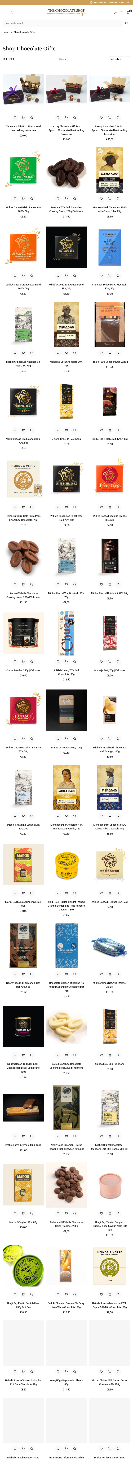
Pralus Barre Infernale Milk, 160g (23, 1145)
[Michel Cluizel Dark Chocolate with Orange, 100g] (109, 710)
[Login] (116, 12)
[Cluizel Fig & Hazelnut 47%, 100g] (109, 401)
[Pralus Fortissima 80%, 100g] (109, 1420)
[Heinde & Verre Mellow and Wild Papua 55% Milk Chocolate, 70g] (109, 1266)
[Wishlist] (122, 12)
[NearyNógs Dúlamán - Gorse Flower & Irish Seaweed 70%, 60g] (66, 1107)
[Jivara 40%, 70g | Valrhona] (66, 401)
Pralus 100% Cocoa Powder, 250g (110, 361)
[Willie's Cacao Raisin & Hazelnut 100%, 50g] (23, 170)
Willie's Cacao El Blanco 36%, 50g (110, 902)
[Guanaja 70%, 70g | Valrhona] (109, 633)
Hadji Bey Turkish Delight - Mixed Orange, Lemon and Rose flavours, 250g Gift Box (66, 906)
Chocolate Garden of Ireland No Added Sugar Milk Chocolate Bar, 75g (66, 987)
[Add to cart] (23, 198)
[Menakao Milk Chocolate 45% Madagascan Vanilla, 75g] (66, 787)
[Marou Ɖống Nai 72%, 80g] (23, 1185)
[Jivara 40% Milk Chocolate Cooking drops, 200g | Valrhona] (23, 556)
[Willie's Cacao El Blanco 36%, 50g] (109, 864)
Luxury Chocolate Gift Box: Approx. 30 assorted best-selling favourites (66, 130)
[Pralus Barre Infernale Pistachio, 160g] (66, 1420)
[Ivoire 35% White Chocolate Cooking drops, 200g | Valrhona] (66, 1026)
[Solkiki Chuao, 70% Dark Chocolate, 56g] (66, 633)
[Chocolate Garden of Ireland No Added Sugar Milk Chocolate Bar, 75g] (66, 945)
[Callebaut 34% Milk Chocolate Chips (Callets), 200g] (66, 1185)
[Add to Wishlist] (15, 117)
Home (5, 32)
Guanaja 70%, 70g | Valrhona (109, 670)
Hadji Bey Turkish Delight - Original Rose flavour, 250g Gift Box (110, 1226)
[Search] (11, 12)
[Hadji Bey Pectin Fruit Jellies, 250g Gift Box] (23, 1266)
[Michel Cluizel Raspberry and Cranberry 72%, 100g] (23, 1420)
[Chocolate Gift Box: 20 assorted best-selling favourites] (23, 89)
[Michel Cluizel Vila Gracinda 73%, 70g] (66, 556)
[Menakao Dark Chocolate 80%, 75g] (66, 324)
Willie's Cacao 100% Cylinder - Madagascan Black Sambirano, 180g (23, 1068)
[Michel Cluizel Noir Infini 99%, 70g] (109, 556)
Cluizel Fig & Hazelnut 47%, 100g (110, 439)
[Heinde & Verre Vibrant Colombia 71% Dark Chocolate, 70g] (23, 1343)
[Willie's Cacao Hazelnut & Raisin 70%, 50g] (23, 710)
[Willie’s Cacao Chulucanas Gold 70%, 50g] (23, 401)
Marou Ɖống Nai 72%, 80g (23, 1222)
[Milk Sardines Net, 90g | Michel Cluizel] (109, 945)
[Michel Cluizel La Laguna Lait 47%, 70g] (23, 787)
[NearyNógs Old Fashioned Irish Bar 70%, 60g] (23, 945)
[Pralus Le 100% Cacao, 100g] (66, 710)
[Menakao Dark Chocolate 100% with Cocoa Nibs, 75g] (109, 170)
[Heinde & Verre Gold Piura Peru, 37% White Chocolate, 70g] (23, 478)
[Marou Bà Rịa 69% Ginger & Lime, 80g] (23, 864)
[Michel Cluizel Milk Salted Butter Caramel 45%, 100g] (109, 1343)
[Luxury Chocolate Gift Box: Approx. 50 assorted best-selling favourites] (109, 89)
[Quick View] (31, 117)
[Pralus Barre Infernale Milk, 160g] (23, 1107)
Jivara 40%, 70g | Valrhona (66, 439)
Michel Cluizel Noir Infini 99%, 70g (109, 593)
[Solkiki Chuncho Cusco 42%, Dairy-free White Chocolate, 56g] (66, 1266)
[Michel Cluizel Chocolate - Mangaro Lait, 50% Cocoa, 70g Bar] (109, 1107)
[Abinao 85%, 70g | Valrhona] (109, 1026)
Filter (10, 59)
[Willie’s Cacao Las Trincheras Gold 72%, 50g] (66, 478)
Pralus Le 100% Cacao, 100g (66, 747)
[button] (5, 12)
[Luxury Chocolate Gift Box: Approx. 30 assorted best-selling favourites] (66, 89)
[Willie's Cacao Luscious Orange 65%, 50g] (109, 478)
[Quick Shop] (23, 117)
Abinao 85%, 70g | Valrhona (110, 1064)
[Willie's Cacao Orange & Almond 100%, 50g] (23, 247)
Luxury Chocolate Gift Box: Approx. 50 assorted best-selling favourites (109, 130)
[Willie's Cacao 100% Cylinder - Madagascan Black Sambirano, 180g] (23, 1026)
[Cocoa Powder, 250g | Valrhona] (23, 633)
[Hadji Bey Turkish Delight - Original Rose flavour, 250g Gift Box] (109, 1185)
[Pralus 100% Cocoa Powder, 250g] (109, 324)
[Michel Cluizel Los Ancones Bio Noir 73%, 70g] (23, 324)
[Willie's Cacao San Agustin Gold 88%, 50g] (66, 247)
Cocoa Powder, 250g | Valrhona (23, 670)
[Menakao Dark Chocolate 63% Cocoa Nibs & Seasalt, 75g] (109, 787)
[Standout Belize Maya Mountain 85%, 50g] (109, 247)
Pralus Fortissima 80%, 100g (109, 1457)
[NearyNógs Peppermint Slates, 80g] (66, 1343)
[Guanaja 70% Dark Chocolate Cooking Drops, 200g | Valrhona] (66, 170)
